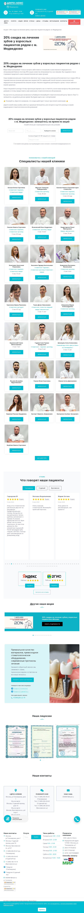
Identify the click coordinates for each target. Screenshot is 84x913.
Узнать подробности (52, 624)
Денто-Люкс (6, 22)
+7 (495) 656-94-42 (43, 801)
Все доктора (42, 458)
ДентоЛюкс (33, 901)
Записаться (16, 197)
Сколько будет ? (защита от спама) (41, 136)
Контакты (63, 21)
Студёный (42, 488)
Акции (20, 21)
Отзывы (45, 21)
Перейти (30, 585)
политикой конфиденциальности (60, 144)
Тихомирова (29, 488)
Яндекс (21, 499)
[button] (6, 564)
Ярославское (55, 488)
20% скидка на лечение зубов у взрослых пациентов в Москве (59, 618)
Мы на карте (15, 801)
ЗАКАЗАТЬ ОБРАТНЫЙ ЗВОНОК (22, 680)
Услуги (13, 21)
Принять (42, 909)
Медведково (14, 7)
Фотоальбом (54, 21)
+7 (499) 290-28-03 (43, 806)
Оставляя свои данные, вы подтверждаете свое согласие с (42, 144)
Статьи (31, 21)
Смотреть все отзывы (42, 592)
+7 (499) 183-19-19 (12, 862)
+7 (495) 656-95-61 (43, 797)
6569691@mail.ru (68, 797)
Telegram (9, 867)
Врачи (26, 21)
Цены (38, 21)
